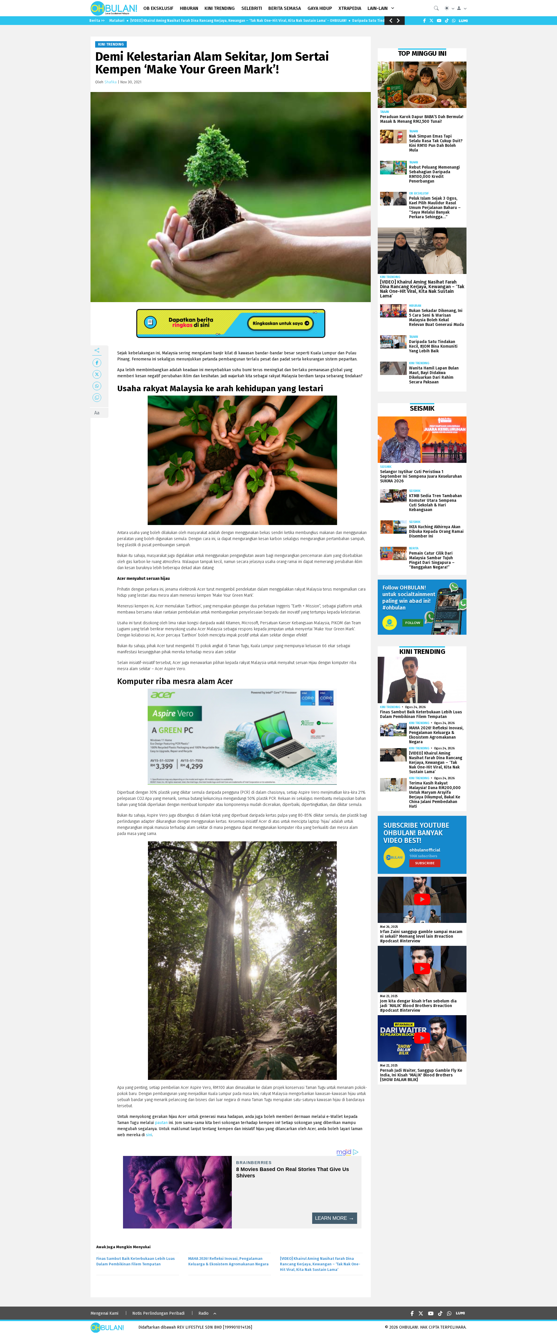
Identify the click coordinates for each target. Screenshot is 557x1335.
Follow (412, 622)
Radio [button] (203, 1313)
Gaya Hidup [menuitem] (320, 8)
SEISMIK (386, 467)
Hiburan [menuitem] (189, 8)
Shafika (110, 82)
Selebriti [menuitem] (251, 8)
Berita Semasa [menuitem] (284, 8)
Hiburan (415, 306)
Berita (413, 548)
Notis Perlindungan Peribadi (158, 1313)
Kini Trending (111, 44)
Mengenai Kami (104, 1313)
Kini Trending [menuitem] (220, 8)
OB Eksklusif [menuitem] (158, 8)
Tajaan (384, 112)
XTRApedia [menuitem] (350, 8)
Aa (97, 413)
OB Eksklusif (419, 193)
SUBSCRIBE (425, 863)
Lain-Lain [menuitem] (378, 8)
